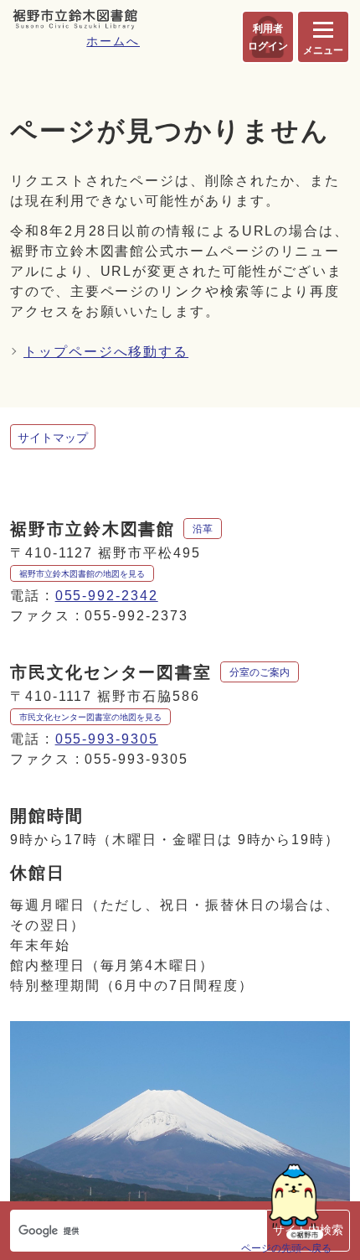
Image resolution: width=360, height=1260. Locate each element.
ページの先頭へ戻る (286, 1247)
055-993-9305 (106, 739)
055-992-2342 (106, 596)
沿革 (203, 529)
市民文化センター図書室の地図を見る (90, 717)
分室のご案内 (259, 672)
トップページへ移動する (105, 352)
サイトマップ (53, 437)
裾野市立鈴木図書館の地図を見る (82, 573)
